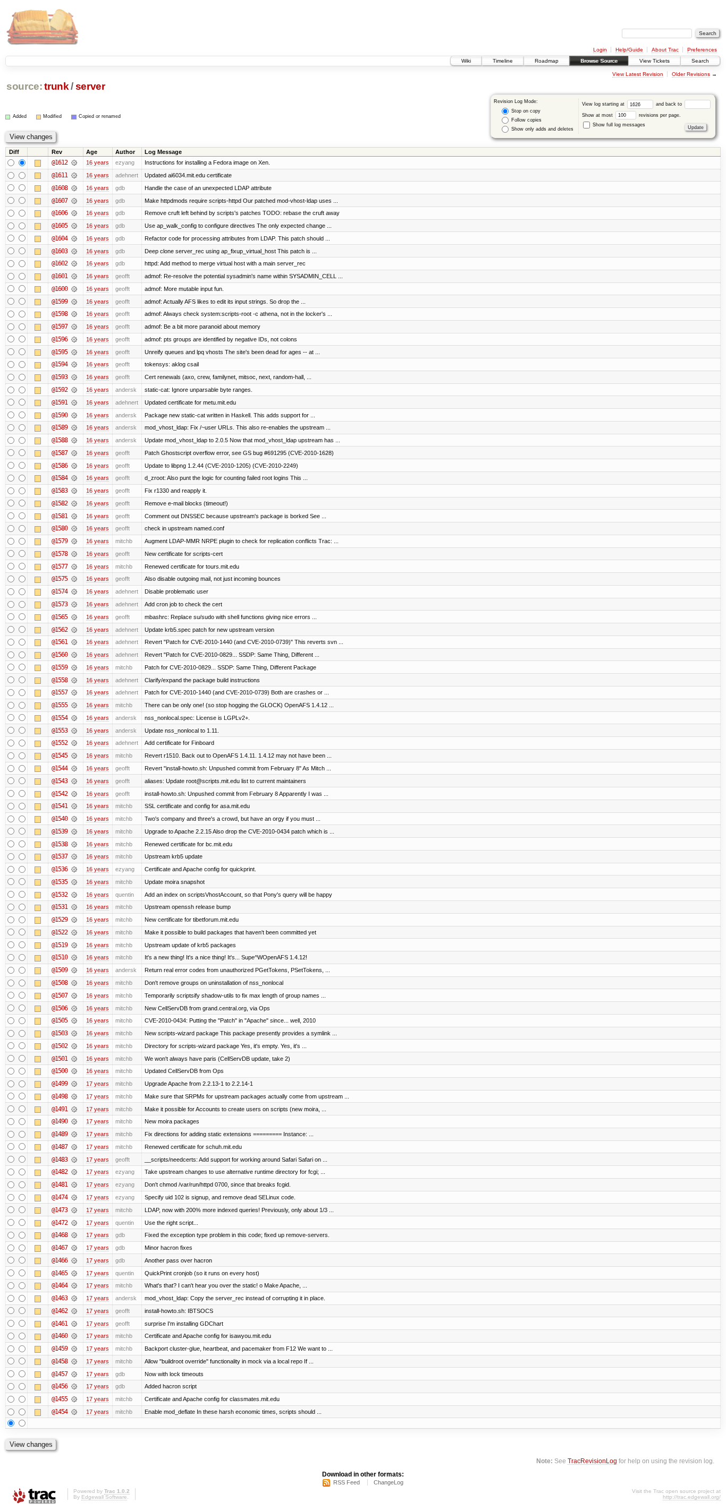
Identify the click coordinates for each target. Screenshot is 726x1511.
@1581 (59, 516)
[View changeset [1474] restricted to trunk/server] (74, 1197)
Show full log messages (618, 124)
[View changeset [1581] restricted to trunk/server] (74, 516)
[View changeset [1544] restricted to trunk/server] (74, 768)
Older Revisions (691, 74)
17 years (97, 1083)
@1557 (59, 692)
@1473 (59, 1210)
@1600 (59, 289)
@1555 (59, 705)
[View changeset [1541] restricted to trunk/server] (74, 806)
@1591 (59, 402)
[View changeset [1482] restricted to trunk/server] (74, 1171)
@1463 (59, 1298)
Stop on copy (525, 111)
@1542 (59, 793)
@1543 (59, 781)
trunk (56, 86)
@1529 (59, 919)
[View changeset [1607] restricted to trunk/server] (74, 200)
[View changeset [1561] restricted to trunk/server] (74, 642)
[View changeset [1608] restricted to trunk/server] (74, 188)
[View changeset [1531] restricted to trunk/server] (74, 907)
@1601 (59, 276)
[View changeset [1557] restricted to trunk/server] (74, 692)
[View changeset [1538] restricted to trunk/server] (74, 844)
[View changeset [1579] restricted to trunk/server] (74, 541)
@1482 (59, 1171)
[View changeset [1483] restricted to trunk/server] (74, 1159)
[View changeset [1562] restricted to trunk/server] (74, 629)
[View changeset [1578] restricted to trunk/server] (74, 553)
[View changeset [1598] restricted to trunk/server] (74, 313)
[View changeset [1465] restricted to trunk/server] (74, 1273)
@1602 (59, 263)
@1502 (59, 1046)
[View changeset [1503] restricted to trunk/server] (74, 1033)
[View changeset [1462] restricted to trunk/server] (74, 1311)
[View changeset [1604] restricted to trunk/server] (74, 238)
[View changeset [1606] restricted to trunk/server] (74, 213)
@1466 (59, 1260)
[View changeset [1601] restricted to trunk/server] (74, 276)
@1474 (59, 1197)
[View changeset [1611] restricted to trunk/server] (74, 175)
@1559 (59, 667)
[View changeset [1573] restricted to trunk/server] (74, 604)
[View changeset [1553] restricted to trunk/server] (74, 730)
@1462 (59, 1311)
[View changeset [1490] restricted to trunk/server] (74, 1121)
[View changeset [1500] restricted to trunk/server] (74, 1071)
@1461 (59, 1323)
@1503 (59, 1033)
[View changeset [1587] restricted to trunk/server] (74, 453)
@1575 (59, 578)
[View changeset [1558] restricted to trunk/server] (74, 680)
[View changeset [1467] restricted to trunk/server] (74, 1247)
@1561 (59, 642)
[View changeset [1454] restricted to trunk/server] (74, 1411)
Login (600, 50)
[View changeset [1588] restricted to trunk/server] (74, 440)
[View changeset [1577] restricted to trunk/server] (74, 566)
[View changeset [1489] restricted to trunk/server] (74, 1134)
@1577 (59, 566)
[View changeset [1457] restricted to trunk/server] (74, 1374)
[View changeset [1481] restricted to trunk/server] (74, 1184)
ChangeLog (388, 1482)
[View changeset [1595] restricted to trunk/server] (74, 352)
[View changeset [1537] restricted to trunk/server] (74, 856)
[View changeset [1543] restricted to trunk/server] (74, 781)
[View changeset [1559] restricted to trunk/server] (74, 667)
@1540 (59, 818)
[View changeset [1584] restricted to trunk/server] (74, 478)
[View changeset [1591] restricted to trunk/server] (74, 402)
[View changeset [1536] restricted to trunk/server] (74, 869)
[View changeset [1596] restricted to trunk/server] (74, 339)
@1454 (59, 1411)
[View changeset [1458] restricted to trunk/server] (74, 1361)
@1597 (59, 326)
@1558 (59, 680)
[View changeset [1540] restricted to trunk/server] (74, 818)
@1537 (59, 856)
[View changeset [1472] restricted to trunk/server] (74, 1222)
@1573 (59, 604)
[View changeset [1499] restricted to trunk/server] (74, 1083)
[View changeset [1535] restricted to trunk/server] (74, 882)
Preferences (702, 50)
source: (24, 86)
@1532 (59, 894)
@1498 (59, 1096)
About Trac (665, 50)
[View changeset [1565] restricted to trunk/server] (74, 617)
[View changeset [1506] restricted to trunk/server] (74, 1008)
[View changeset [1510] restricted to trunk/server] (74, 957)
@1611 (59, 175)
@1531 (59, 907)
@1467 (59, 1247)
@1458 (59, 1361)
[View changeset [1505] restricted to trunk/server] (74, 1020)
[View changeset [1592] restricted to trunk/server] (74, 389)
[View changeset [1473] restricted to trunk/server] (74, 1210)
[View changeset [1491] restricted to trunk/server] (74, 1109)
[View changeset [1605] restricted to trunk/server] (74, 225)
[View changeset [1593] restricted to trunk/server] (74, 377)
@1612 (59, 162)
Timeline (503, 61)
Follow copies (526, 120)
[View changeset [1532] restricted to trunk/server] (74, 894)
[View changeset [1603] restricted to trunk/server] (74, 251)
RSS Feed (346, 1482)
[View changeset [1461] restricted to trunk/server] (74, 1323)
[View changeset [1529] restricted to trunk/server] (74, 919)
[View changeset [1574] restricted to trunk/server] (74, 591)
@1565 (59, 617)
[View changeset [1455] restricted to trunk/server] (74, 1399)
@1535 (59, 882)
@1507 (59, 995)
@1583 (59, 490)
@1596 (59, 339)
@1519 (59, 945)
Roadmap (547, 61)
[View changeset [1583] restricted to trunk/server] (74, 490)
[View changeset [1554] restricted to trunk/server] (74, 718)
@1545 (59, 755)
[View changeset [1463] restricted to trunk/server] (74, 1298)
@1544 (59, 768)
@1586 (59, 465)
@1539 (59, 831)
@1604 (59, 238)
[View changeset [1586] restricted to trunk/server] (74, 465)
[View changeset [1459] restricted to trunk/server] (74, 1348)
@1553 (59, 730)
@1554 (59, 718)
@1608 (59, 188)
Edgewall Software (104, 1497)
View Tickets (654, 61)
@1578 (59, 553)
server (90, 86)
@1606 (59, 213)
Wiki (466, 61)
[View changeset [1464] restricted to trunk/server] (74, 1285)
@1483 (59, 1159)
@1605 (59, 225)
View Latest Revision (637, 74)
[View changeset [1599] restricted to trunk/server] (74, 301)
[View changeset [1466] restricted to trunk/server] (74, 1260)
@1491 (59, 1109)
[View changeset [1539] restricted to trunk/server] (74, 831)
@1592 (59, 389)
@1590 (59, 415)
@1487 (59, 1147)
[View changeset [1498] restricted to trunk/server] (74, 1096)
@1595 (59, 352)
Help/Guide (629, 50)
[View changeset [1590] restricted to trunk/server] (74, 415)
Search (700, 61)
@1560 (59, 654)
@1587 (59, 453)
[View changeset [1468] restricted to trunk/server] (74, 1235)
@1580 (59, 528)
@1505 (59, 1020)
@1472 (59, 1222)
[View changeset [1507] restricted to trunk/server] (74, 995)
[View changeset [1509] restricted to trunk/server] (74, 970)
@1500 (59, 1071)
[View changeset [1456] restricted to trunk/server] (74, 1386)
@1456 (59, 1386)
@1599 (59, 301)
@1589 (59, 427)
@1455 (59, 1399)
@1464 (59, 1285)
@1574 (59, 591)
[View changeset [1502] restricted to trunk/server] (74, 1046)
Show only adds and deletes (541, 129)
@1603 (59, 251)
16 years (97, 162)
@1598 (59, 313)
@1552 (59, 742)
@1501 (59, 1058)
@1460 (59, 1336)
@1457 (59, 1374)
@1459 (59, 1348)
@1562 (59, 629)
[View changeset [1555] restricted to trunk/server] (74, 705)
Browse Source (599, 61)
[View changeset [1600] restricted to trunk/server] (74, 289)
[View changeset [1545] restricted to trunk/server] (74, 755)
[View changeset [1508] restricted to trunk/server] (74, 982)
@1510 (59, 957)
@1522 (59, 932)
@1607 (59, 200)
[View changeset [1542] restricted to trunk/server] (74, 793)
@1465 (59, 1273)
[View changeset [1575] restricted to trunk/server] (74, 578)
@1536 (59, 869)
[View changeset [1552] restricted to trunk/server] (74, 742)
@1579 (59, 541)
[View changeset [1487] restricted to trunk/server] (74, 1147)
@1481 (59, 1184)
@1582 (59, 503)
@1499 (59, 1083)
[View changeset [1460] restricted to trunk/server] (74, 1336)
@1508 (59, 982)
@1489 (59, 1134)
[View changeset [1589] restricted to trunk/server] (74, 427)
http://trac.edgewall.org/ (692, 1497)
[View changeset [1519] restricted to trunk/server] (74, 945)
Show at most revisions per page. (631, 115)
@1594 (59, 364)
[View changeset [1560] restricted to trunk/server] (74, 654)
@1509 (59, 970)
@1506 (59, 1008)
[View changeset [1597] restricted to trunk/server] (74, 326)
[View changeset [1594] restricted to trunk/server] (74, 364)
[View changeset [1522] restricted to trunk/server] (74, 932)
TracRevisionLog (592, 1460)
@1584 (59, 478)
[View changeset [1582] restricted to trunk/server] (74, 503)
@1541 (59, 806)
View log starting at (604, 104)
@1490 (59, 1121)
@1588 (59, 440)
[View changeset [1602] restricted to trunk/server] (74, 263)
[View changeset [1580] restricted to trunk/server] (74, 528)
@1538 (59, 844)
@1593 (59, 377)
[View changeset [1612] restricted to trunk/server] (74, 162)
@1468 (59, 1235)
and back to (669, 104)
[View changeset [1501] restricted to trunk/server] (74, 1058)
